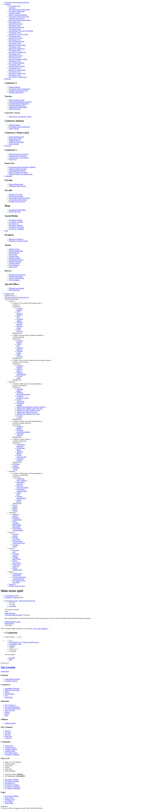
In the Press (8, 736)
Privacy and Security (22, 157)
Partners (7, 712)
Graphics (17, 258)
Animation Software (11, 681)
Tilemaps (16, 265)
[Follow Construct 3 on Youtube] (16, 222)
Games (16, 256)
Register (7, 293)
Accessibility (9, 801)
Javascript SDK (19, 142)
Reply (10, 659)
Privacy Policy (9, 798)
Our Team (8, 732)
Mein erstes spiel (10, 613)
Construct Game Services (32, 360)
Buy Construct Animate (20, 241)
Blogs (11, 572)
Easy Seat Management (12, 707)
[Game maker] (17, 297)
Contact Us (12, 584)
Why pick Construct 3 (21, 154)
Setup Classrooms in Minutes (26, 167)
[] (9, 640)
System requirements (23, 89)
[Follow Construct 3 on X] (14, 223)
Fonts (15, 254)
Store (6, 231)
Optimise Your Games (33, 414)
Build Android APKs (22, 103)
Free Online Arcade (11, 753)
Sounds (20, 260)
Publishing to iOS (20, 105)
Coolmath (12, 646)
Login (12, 293)
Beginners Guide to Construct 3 (36, 407)
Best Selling (19, 276)
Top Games (18, 194)
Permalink (12, 658)
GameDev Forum (10, 747)
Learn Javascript (10, 710)
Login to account (19, 586)
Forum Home (18, 184)
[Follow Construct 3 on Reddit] (15, 220)
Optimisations (22, 107)
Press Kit (7, 734)
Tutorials (16, 128)
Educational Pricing (19, 171)
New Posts (16, 212)
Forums (11, 532)
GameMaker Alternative (12, 688)
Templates (17, 261)
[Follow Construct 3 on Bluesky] (16, 225)
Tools (15, 267)
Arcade (11, 548)
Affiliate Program (10, 723)
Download (20, 137)
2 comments (12, 606)
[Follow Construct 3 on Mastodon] (16, 229)
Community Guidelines (12, 754)
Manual (17, 87)
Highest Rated (19, 278)
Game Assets (9, 745)
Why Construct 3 (10, 705)
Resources (8, 79)
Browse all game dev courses (22, 116)
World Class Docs (21, 169)
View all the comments (40, 628)
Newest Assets (20, 274)
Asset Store (12, 512)
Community (8, 176)
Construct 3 (27, 303)
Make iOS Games (31, 412)
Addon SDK (19, 92)
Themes (17, 263)
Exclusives (16, 280)
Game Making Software (12, 679)
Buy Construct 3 (18, 239)
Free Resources (22, 156)
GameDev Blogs (10, 751)
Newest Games (18, 196)
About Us (8, 731)
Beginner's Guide (18, 100)
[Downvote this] (27, 601)
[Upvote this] (11, 601)
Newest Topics (21, 186)
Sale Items (16, 290)
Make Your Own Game (12, 690)
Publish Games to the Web (34, 408)
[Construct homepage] (17, 2)
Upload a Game (20, 201)
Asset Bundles (19, 288)
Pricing (7, 692)
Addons (17, 249)
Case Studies (9, 697)
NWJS (19, 138)
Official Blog (21, 210)
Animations (19, 251)
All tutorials (17, 109)
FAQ (15, 159)
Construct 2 (21, 439)
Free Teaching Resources (12, 708)
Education (8, 146)
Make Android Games (33, 410)
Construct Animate (28, 335)
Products (7, 4)
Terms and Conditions (11, 796)
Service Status (9, 803)
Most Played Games (23, 198)
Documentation (9, 694)
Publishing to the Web (24, 102)
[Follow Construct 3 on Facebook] (16, 227)
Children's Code (10, 799)
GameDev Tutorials (11, 749)
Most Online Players (20, 200)
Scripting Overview (21, 91)
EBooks (16, 253)
